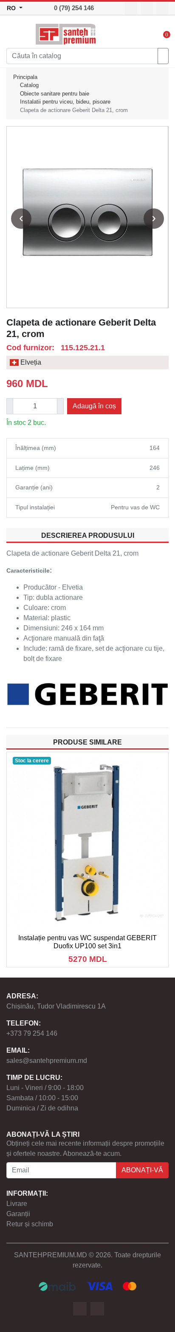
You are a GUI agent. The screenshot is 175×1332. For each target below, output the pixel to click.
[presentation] (21, 218)
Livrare (16, 1203)
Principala (25, 77)
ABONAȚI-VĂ (142, 1170)
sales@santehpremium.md (46, 1060)
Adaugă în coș (94, 406)
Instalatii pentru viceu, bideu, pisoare (65, 101)
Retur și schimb (29, 1224)
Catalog (29, 85)
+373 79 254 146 (31, 1033)
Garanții (18, 1213)
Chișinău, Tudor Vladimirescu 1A (56, 1006)
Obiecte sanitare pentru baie (54, 93)
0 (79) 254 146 (74, 7)
